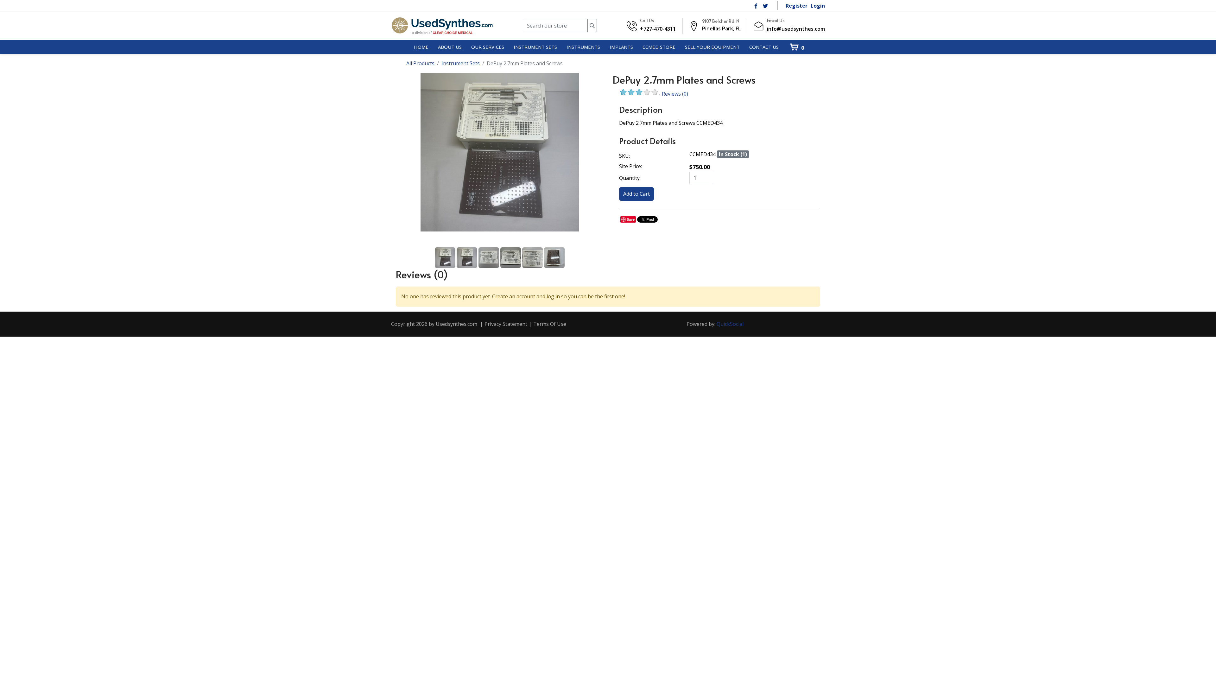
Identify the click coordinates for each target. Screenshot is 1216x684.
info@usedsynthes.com (796, 28)
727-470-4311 (659, 28)
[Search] (592, 26)
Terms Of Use (549, 323)
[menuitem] (421, 47)
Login (818, 5)
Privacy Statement (505, 323)
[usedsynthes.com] (442, 25)
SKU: (624, 155)
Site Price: (630, 166)
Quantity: (630, 177)
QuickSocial (730, 323)
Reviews (675, 93)
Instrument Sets (460, 63)
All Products (420, 63)
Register (797, 5)
